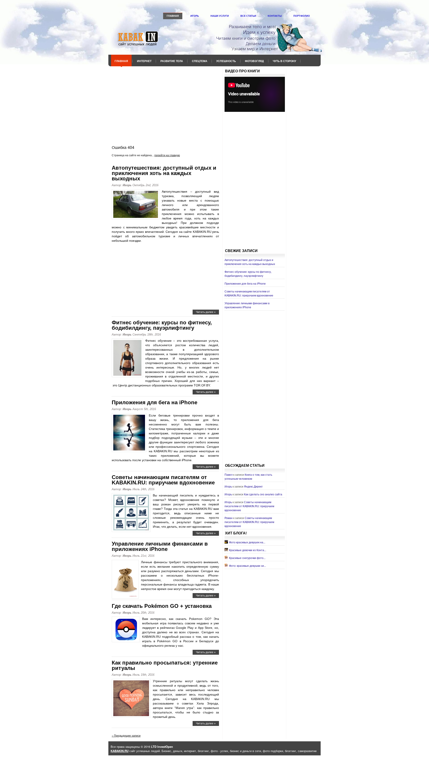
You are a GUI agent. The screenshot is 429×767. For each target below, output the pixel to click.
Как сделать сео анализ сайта (263, 494)
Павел (229, 474)
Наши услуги (219, 16)
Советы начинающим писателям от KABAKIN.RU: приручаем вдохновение (163, 480)
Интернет (144, 61)
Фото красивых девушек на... (247, 542)
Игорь (194, 16)
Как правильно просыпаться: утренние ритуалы (165, 665)
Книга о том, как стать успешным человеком (248, 476)
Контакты (275, 16)
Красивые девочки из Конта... (247, 550)
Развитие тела (171, 61)
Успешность (226, 61)
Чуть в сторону (284, 61)
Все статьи (248, 16)
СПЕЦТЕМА (199, 61)
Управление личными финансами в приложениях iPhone (160, 546)
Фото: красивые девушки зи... (247, 565)
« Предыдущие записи (126, 735)
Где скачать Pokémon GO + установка (162, 606)
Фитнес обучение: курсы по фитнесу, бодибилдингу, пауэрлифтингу (162, 325)
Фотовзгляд (254, 61)
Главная (173, 16)
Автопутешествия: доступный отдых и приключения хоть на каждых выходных (164, 173)
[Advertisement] (165, 102)
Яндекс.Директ (253, 486)
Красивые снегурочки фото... (247, 558)
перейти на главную (167, 155)
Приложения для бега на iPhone (154, 402)
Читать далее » (206, 312)
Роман (229, 518)
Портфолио (301, 16)
